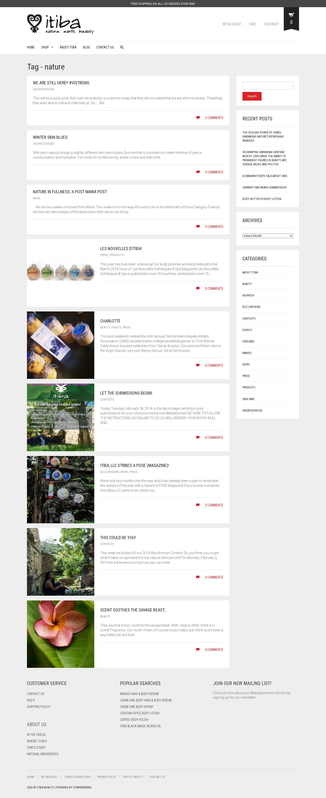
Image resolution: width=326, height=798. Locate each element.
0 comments (214, 118)
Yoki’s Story (36, 748)
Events (116, 327)
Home (31, 47)
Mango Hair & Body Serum (139, 694)
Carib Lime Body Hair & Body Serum (146, 700)
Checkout (271, 24)
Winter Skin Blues (50, 137)
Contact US (35, 694)
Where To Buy (37, 741)
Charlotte (110, 320)
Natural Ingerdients (42, 754)
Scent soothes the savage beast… (133, 609)
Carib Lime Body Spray (136, 707)
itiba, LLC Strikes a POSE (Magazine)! (134, 465)
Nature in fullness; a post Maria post (70, 191)
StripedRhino (82, 787)
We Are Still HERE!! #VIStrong (61, 82)
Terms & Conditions (77, 777)
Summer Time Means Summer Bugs (264, 187)
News (36, 198)
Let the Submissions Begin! (126, 393)
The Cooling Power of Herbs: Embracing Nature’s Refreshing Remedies (263, 136)
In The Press (36, 735)
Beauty (105, 327)
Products (117, 255)
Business (248, 295)
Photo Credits (133, 777)
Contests (107, 399)
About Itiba (68, 47)
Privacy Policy (106, 777)
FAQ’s (31, 700)
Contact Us (105, 47)
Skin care (248, 399)
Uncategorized (43, 89)
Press (104, 255)
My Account (232, 24)
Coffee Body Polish (134, 720)
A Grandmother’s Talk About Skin (264, 176)
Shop (45, 47)
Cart (252, 24)
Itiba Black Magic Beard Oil (140, 726)
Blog (86, 47)
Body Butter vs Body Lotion (261, 199)
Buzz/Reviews (109, 472)
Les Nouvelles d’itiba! (121, 248)
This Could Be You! (118, 537)
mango (247, 353)
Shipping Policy (38, 707)
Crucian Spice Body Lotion (139, 713)
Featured (248, 341)
